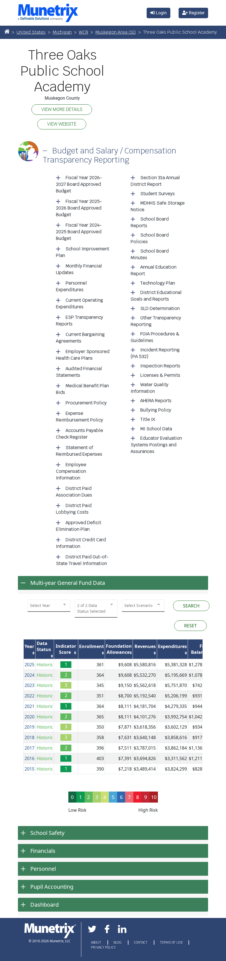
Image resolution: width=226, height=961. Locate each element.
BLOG (118, 942)
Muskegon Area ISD (115, 32)
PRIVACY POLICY (103, 947)
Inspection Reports (160, 366)
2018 (29, 737)
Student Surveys (157, 194)
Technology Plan (157, 283)
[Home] (6, 31)
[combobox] (49, 605)
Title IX (147, 419)
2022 (29, 696)
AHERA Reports (155, 400)
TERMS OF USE (171, 942)
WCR (83, 32)
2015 (29, 769)
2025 (29, 665)
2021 (29, 706)
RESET (190, 626)
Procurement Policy (86, 403)
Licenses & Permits (160, 375)
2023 (29, 685)
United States (31, 32)
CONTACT (141, 942)
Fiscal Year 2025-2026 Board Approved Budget (79, 207)
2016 (29, 758)
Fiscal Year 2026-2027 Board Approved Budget (79, 184)
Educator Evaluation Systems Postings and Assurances (156, 444)
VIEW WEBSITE (61, 124)
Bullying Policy (155, 410)
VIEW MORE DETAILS (61, 109)
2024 (29, 675)
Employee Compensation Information (71, 471)
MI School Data (156, 429)
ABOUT (96, 942)
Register (196, 12)
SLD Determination (160, 308)
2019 (29, 727)
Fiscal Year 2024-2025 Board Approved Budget (79, 231)
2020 (29, 717)
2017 (29, 748)
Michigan (62, 32)
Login (161, 12)
